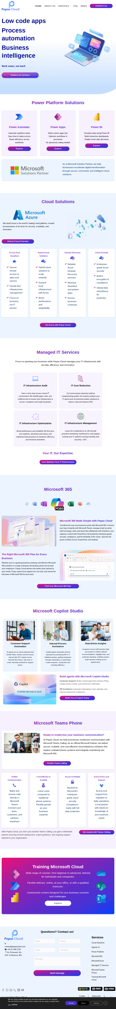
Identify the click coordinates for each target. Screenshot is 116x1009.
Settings (96, 1003)
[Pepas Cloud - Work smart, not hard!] (12, 6)
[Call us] (14, 990)
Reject (83, 1003)
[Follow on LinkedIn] (18, 990)
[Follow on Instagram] (7, 990)
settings (14, 1004)
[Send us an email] (11, 990)
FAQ (75, 6)
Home (38, 6)
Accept (71, 1003)
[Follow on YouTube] (22, 990)
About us (49, 6)
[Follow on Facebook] (3, 990)
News (84, 6)
